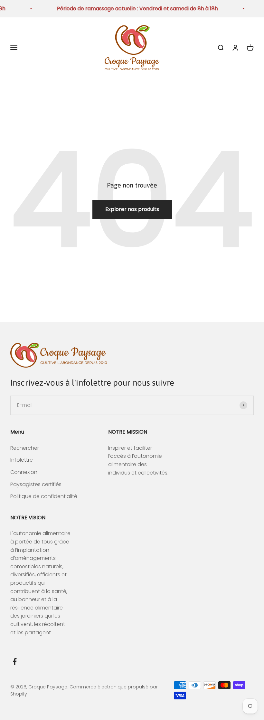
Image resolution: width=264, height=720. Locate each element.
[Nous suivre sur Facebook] (14, 661)
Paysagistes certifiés (35, 484)
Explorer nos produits (132, 209)
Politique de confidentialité (43, 496)
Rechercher (24, 448)
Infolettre (21, 460)
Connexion (23, 472)
